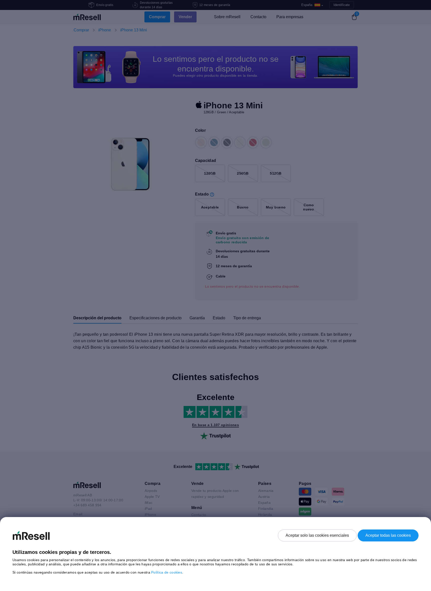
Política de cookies (166, 572)
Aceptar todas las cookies (388, 535)
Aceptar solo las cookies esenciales (317, 535)
